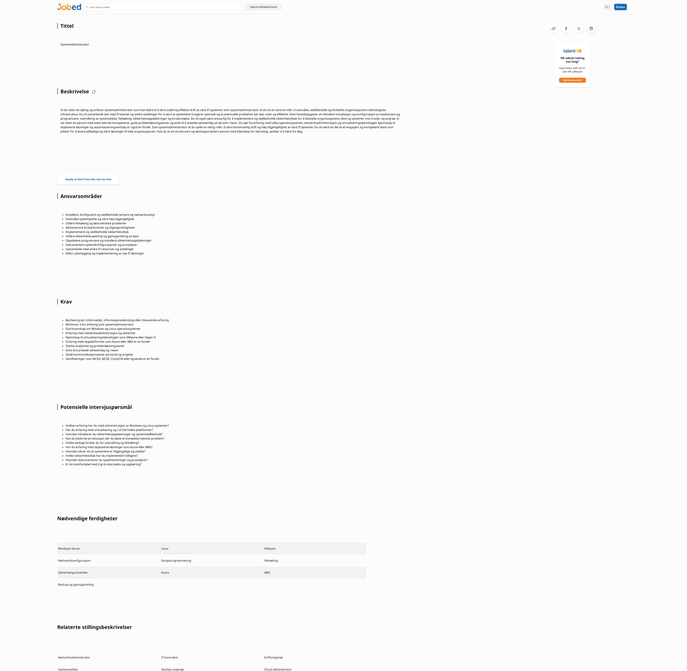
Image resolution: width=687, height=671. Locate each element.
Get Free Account (572, 80)
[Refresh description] (93, 91)
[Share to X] (578, 28)
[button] (264, 7)
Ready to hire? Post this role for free (88, 179)
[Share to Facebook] (566, 28)
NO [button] (606, 6)
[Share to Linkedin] (591, 28)
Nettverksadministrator (74, 657)
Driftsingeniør (273, 657)
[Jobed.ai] (69, 6)
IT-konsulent (169, 657)
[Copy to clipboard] (553, 28)
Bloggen (620, 6)
